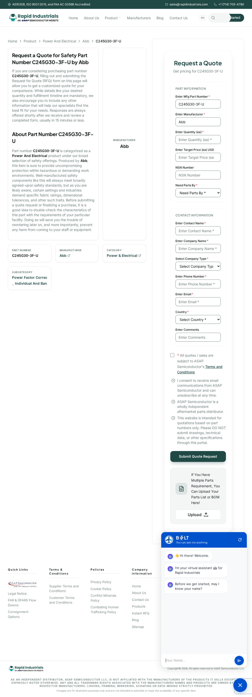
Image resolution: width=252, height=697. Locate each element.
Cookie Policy (101, 589)
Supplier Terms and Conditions (64, 588)
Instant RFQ (140, 613)
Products (138, 606)
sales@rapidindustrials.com (189, 4)
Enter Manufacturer (190, 114)
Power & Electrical (122, 255)
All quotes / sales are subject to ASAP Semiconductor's (199, 363)
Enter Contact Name (190, 223)
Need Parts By (186, 185)
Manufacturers (139, 18)
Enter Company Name (191, 241)
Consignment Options (18, 614)
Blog (160, 18)
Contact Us (179, 18)
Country (182, 312)
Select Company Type (191, 259)
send (239, 660)
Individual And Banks (33, 283)
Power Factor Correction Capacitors (42, 277)
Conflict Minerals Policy (103, 597)
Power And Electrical (59, 41)
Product (111, 18)
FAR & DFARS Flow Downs (22, 602)
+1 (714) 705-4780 (231, 4)
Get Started (231, 17)
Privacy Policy (101, 582)
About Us (91, 18)
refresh (239, 540)
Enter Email (184, 294)
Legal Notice (17, 593)
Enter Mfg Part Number (192, 96)
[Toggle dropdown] (119, 17)
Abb (85, 41)
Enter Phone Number (190, 276)
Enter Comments (187, 329)
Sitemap (138, 627)
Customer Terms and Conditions (62, 600)
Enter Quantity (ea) (189, 132)
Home (73, 18)
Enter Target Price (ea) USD (194, 150)
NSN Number (184, 167)
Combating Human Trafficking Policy (105, 609)
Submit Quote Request (198, 456)
